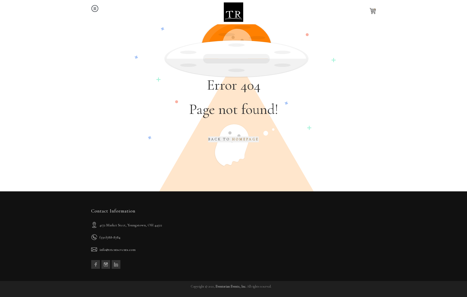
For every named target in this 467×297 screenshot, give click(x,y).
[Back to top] (454, 284)
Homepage (245, 139)
